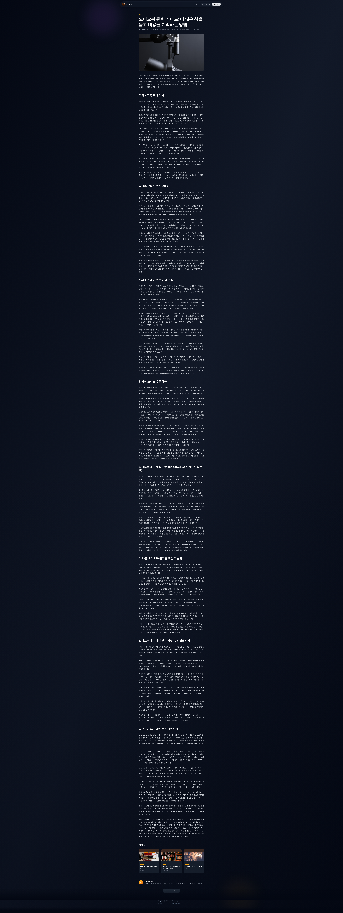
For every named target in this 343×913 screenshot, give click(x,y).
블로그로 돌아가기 (172, 891)
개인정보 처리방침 (176, 903)
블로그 (198, 4)
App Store (160, 903)
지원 (184, 903)
